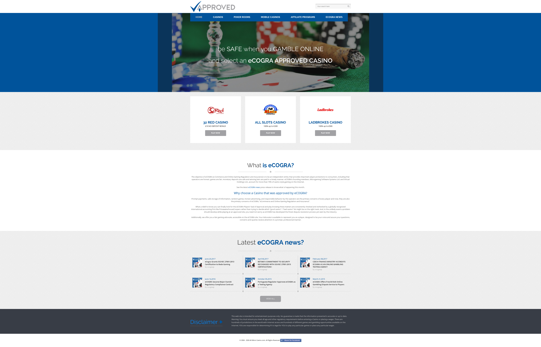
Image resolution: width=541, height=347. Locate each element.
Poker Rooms (242, 17)
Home (199, 17)
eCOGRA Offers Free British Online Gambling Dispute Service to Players (328, 283)
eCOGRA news (254, 187)
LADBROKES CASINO (325, 122)
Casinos (218, 17)
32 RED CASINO (215, 122)
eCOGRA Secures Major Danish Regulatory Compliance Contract (219, 283)
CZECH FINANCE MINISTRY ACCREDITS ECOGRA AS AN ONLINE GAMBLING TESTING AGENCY (329, 264)
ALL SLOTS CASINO (270, 122)
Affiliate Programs (303, 17)
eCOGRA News (334, 17)
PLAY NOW (215, 133)
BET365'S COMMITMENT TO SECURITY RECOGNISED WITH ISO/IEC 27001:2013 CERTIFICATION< (274, 264)
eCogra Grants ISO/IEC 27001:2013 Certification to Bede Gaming (219, 262)
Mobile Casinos (270, 17)
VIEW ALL (270, 299)
